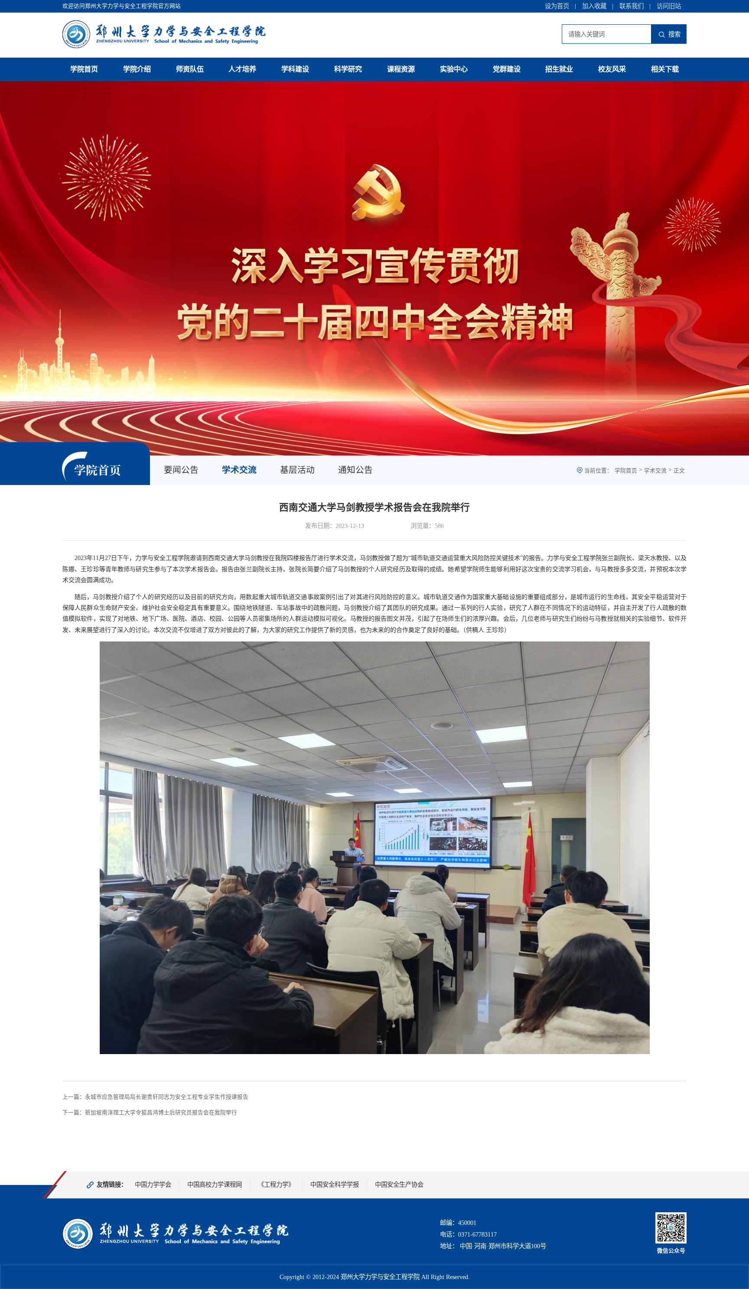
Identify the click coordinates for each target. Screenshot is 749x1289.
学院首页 (84, 69)
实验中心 (454, 69)
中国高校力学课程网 (214, 1184)
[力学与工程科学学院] (176, 1247)
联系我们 (631, 6)
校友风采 (612, 69)
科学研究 (348, 69)
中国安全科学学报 (334, 1184)
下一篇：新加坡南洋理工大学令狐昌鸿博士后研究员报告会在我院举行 (149, 1113)
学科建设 (295, 69)
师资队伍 (190, 69)
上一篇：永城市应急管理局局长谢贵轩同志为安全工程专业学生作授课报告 (155, 1097)
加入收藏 (594, 6)
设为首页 (557, 6)
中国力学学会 (153, 1184)
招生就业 (559, 69)
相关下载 (665, 69)
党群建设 (507, 69)
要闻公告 (181, 470)
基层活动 (297, 470)
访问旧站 (669, 6)
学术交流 (239, 470)
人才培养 (242, 69)
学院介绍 (137, 69)
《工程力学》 (276, 1184)
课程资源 (401, 69)
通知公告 (355, 470)
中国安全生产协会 (399, 1184)
